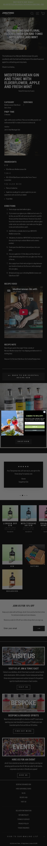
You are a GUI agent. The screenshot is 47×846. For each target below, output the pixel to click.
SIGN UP (34, 427)
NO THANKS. (35, 430)
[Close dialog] (44, 412)
